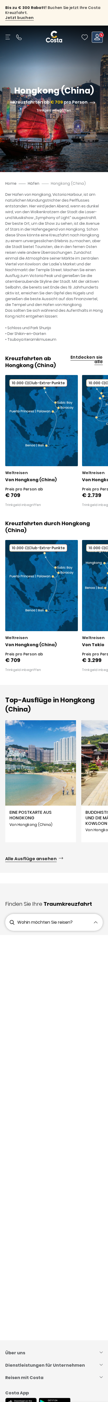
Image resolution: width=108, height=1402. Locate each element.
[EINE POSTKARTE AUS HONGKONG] (40, 781)
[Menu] (8, 37)
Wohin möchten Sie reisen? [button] (45, 922)
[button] (85, 37)
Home (11, 183)
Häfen (33, 183)
